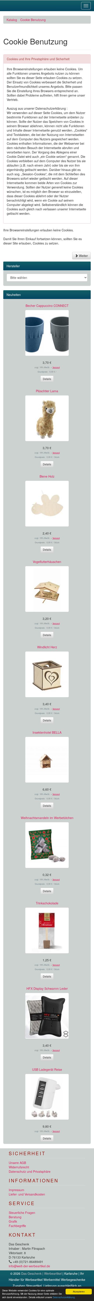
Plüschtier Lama (47, 391)
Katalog (12, 20)
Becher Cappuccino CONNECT (47, 305)
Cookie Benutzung (33, 20)
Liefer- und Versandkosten (27, 1194)
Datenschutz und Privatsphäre (29, 1171)
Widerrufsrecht (19, 1167)
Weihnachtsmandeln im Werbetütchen (47, 818)
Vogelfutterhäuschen (47, 561)
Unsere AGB (17, 1162)
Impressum (16, 1190)
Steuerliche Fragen (22, 1212)
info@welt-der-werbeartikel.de (29, 1266)
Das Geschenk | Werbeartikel (41, 1273)
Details (47, 379)
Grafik (13, 1221)
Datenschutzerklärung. (64, 1297)
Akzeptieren (79, 1291)
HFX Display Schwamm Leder (47, 988)
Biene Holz (47, 476)
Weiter (83, 255)
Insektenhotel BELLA (47, 732)
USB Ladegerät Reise (47, 1069)
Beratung (15, 1217)
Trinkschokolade (47, 903)
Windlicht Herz (47, 647)
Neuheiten (14, 294)
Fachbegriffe (17, 1226)
